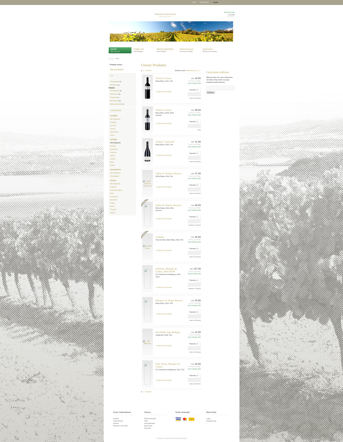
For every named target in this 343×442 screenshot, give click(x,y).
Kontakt (208, 49)
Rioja (112, 162)
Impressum (148, 426)
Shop (114, 49)
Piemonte (113, 200)
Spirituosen (115, 94)
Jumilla (112, 159)
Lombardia (114, 197)
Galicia (112, 156)
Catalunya (114, 149)
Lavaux (112, 129)
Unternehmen (118, 421)
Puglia (112, 203)
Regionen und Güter (120, 426)
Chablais (113, 122)
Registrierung (204, 2)
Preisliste (147, 428)
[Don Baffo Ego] (147, 342)
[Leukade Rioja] (147, 247)
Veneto (112, 213)
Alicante (113, 146)
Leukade (160, 237)
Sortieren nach (180, 71)
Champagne (115, 82)
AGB (146, 421)
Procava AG (186, 49)
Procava (111, 58)
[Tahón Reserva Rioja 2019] (147, 183)
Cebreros (113, 152)
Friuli (112, 193)
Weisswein (115, 101)
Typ (111, 76)
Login (194, 2)
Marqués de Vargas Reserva (169, 300)
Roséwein (114, 85)
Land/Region (115, 110)
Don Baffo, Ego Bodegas (168, 332)
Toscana (113, 209)
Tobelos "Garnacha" (165, 141)
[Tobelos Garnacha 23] (147, 152)
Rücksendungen (150, 418)
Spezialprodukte (117, 104)
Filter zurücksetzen (117, 69)
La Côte (113, 125)
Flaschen (192, 90)
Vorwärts (148, 71)
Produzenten (165, 49)
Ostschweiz (114, 132)
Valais (112, 135)
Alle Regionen (115, 119)
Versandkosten (149, 423)
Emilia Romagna (116, 190)
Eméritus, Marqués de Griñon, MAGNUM (166, 270)
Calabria (113, 187)
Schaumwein (116, 91)
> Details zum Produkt (164, 92)
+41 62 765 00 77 (165, 17)
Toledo (112, 165)
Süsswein (114, 97)
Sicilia (112, 206)
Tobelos (139, 49)
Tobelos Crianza (163, 78)
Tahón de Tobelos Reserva (168, 173)
